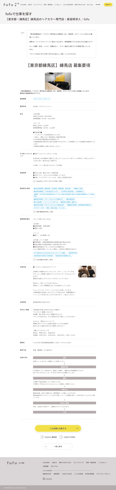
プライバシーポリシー (103, 474)
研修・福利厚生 (48, 4)
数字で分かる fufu (80, 4)
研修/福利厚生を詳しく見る (44, 212)
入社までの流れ (69, 437)
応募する (108, 4)
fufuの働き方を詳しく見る (44, 260)
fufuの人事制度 (51, 437)
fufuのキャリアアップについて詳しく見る (49, 181)
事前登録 (98, 4)
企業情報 (46, 466)
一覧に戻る (58, 446)
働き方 (30, 4)
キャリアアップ (38, 4)
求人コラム (90, 4)
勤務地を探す (47, 474)
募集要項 (57, 474)
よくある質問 (78, 474)
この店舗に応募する (58, 428)
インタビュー (58, 4)
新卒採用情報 (89, 474)
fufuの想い (23, 4)
